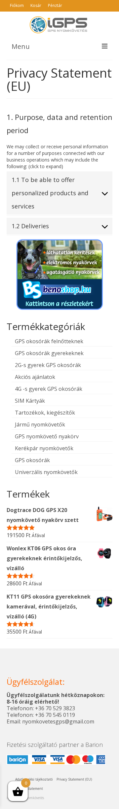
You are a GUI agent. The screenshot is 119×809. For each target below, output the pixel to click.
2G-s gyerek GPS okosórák (48, 365)
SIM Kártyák (30, 400)
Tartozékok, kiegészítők (45, 412)
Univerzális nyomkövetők (46, 472)
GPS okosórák (32, 460)
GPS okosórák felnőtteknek (49, 341)
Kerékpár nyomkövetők (44, 448)
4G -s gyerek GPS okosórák (48, 388)
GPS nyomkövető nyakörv (47, 436)
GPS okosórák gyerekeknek (49, 353)
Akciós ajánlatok (35, 377)
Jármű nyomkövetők (40, 424)
